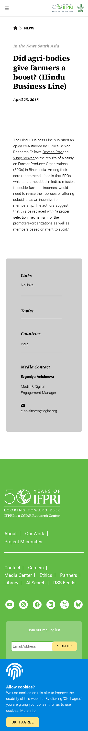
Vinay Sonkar (24, 158)
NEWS (29, 28)
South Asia (48, 46)
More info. (28, 710)
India (24, 344)
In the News (25, 46)
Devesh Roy (53, 152)
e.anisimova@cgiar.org (39, 411)
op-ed (17, 146)
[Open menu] (7, 8)
